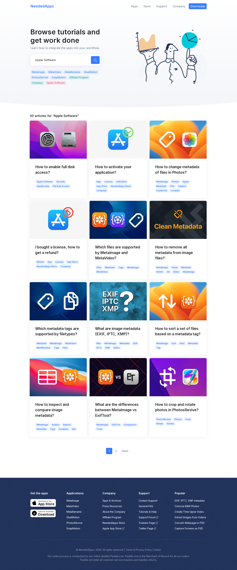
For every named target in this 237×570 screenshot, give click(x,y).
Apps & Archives (112, 500)
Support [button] (161, 6)
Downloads (197, 6)
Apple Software (56, 82)
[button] (43, 503)
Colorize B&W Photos (187, 506)
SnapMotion (59, 77)
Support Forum (147, 517)
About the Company (114, 511)
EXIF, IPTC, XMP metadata (190, 500)
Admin (157, 549)
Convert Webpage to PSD (190, 522)
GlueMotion (90, 72)
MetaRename (72, 72)
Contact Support (148, 500)
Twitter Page (146, 528)
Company (37, 82)
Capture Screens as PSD (189, 528)
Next (125, 451)
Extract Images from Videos (190, 517)
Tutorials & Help (148, 511)
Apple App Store (112, 528)
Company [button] (179, 6)
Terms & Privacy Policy (139, 549)
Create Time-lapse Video (189, 511)
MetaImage (38, 72)
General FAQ (146, 506)
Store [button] (147, 6)
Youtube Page (147, 522)
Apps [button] (134, 6)
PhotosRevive (40, 77)
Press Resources (112, 506)
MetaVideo (55, 72)
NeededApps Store (114, 522)
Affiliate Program (79, 77)
